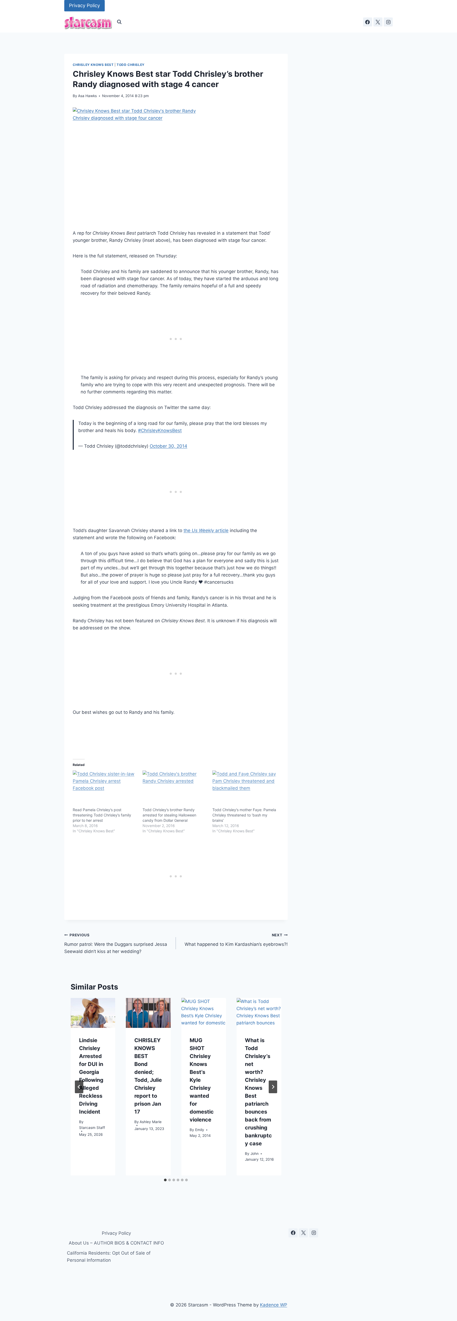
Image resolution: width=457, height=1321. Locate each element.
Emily (199, 1130)
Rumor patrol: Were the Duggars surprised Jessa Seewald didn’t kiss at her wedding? (115, 943)
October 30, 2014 (168, 446)
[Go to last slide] (79, 1087)
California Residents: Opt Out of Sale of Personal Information (108, 1256)
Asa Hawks (87, 96)
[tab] (165, 1180)
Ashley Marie (151, 1122)
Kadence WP (273, 1305)
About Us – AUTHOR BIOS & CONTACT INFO (116, 1243)
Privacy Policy (84, 5)
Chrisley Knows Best (93, 65)
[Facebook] (367, 21)
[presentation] (93, 1013)
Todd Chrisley (131, 65)
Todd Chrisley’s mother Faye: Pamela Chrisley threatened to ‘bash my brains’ (244, 815)
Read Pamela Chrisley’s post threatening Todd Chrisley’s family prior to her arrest (102, 815)
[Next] (273, 1087)
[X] (377, 21)
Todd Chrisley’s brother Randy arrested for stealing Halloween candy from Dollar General (169, 815)
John (254, 1154)
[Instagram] (388, 21)
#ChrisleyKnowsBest (160, 430)
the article (206, 530)
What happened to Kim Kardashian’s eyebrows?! (236, 940)
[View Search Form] (119, 22)
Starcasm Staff (92, 1128)
